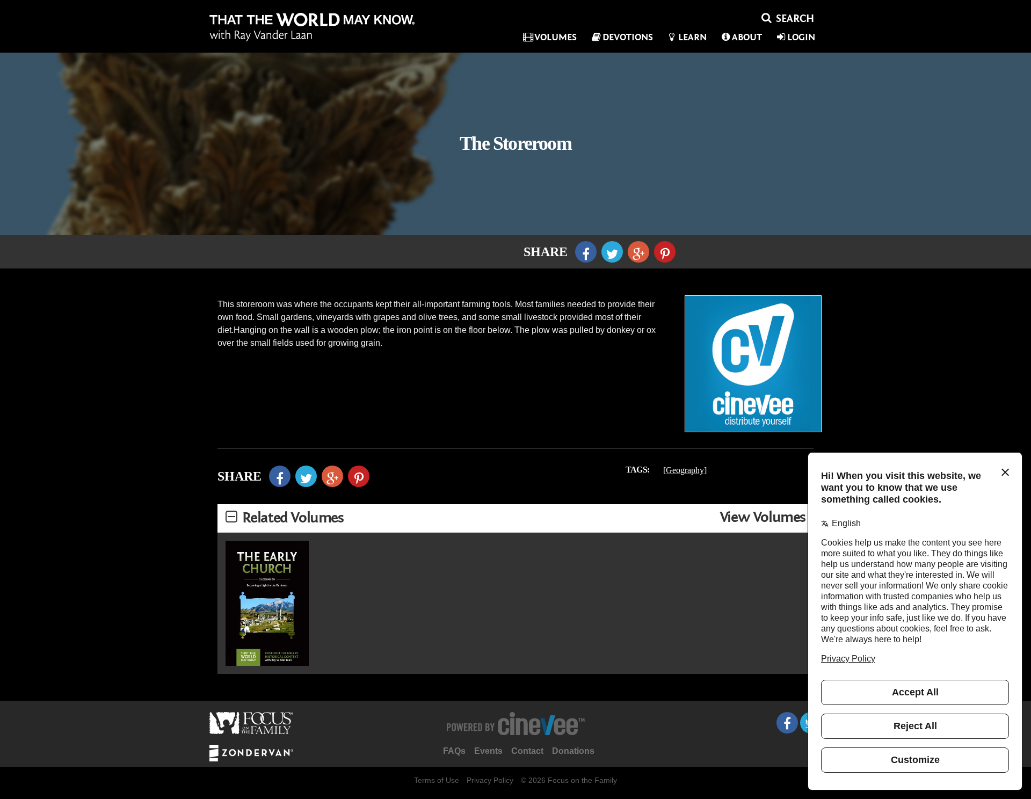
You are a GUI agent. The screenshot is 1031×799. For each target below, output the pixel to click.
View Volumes (762, 518)
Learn (692, 37)
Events (488, 751)
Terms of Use (436, 780)
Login (801, 37)
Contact (527, 751)
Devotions (627, 37)
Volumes (555, 37)
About (747, 37)
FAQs (454, 751)
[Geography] (685, 470)
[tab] (515, 518)
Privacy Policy (490, 780)
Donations (573, 751)
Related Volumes (293, 518)
